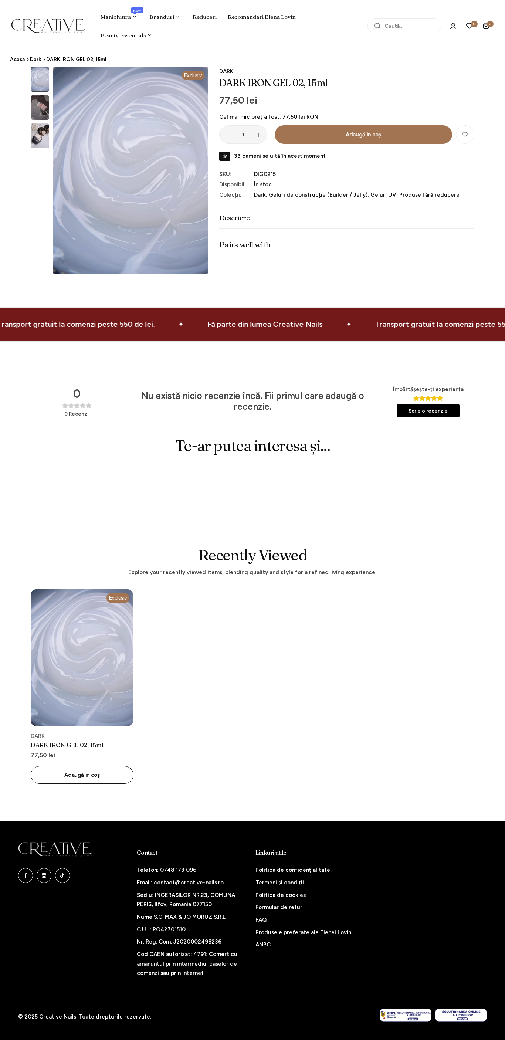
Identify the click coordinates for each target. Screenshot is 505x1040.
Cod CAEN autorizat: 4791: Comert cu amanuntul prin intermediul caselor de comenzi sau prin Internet (187, 963)
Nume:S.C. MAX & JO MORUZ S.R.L (181, 917)
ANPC (263, 944)
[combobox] (404, 25)
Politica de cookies (280, 895)
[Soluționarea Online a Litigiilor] (461, 1015)
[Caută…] (377, 25)
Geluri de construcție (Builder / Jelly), (319, 195)
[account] (453, 26)
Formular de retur (278, 907)
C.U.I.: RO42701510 (161, 929)
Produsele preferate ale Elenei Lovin (303, 932)
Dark (35, 59)
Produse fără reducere (429, 195)
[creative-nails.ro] (48, 25)
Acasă (17, 59)
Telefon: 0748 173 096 (166, 870)
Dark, (261, 195)
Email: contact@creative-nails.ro (180, 882)
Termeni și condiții (279, 882)
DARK (226, 71)
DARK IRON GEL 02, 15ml (67, 745)
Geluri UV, (384, 195)
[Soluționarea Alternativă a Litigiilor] (405, 1015)
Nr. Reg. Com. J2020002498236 (179, 941)
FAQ (261, 920)
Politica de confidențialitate (292, 870)
